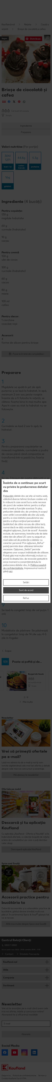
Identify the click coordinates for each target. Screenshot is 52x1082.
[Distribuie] (4, 101)
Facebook (5, 1052)
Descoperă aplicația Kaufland (26, 849)
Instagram (24, 1052)
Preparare (26, 132)
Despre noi (6, 1075)
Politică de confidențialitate (24, 1075)
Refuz (26, 598)
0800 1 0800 (10, 945)
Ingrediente (26, 125)
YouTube (14, 1052)
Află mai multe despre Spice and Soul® (26, 924)
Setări (26, 582)
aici (10, 571)
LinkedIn (34, 1052)
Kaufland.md (8, 24)
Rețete (27, 24)
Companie (8, 977)
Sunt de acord (26, 590)
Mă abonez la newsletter (26, 775)
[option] (26, 681)
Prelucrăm (8, 496)
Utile (5, 969)
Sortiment (8, 985)
